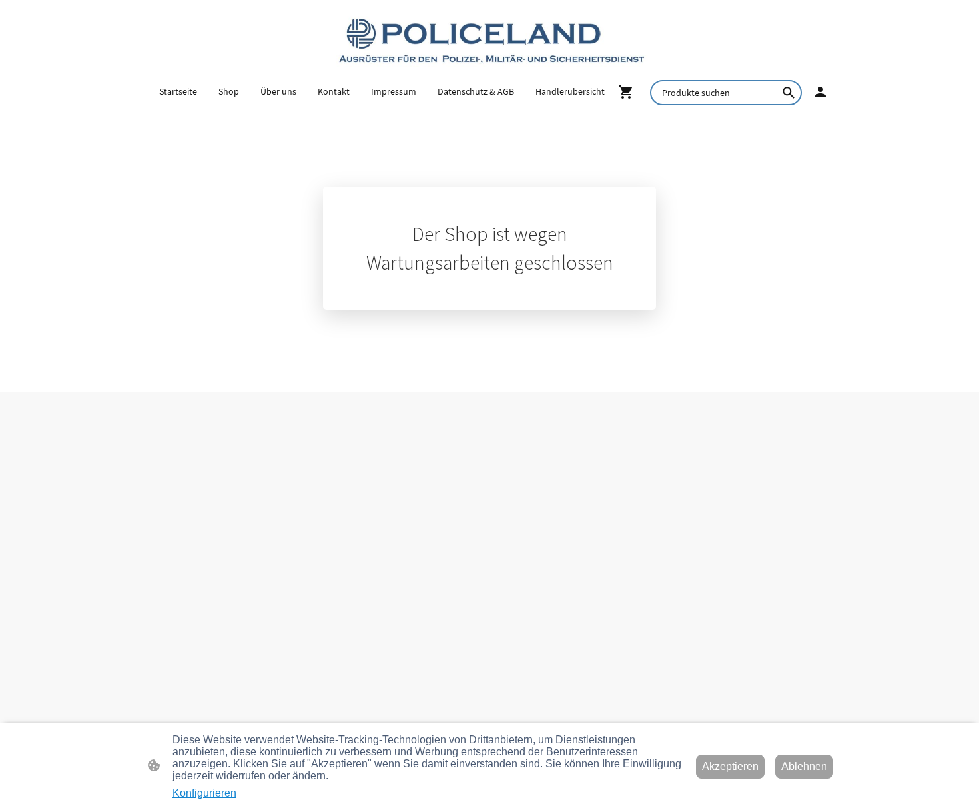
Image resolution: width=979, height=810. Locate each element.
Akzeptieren (730, 766)
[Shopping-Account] (820, 92)
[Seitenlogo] (490, 39)
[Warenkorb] (628, 92)
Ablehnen (804, 766)
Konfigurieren (204, 793)
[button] (789, 93)
